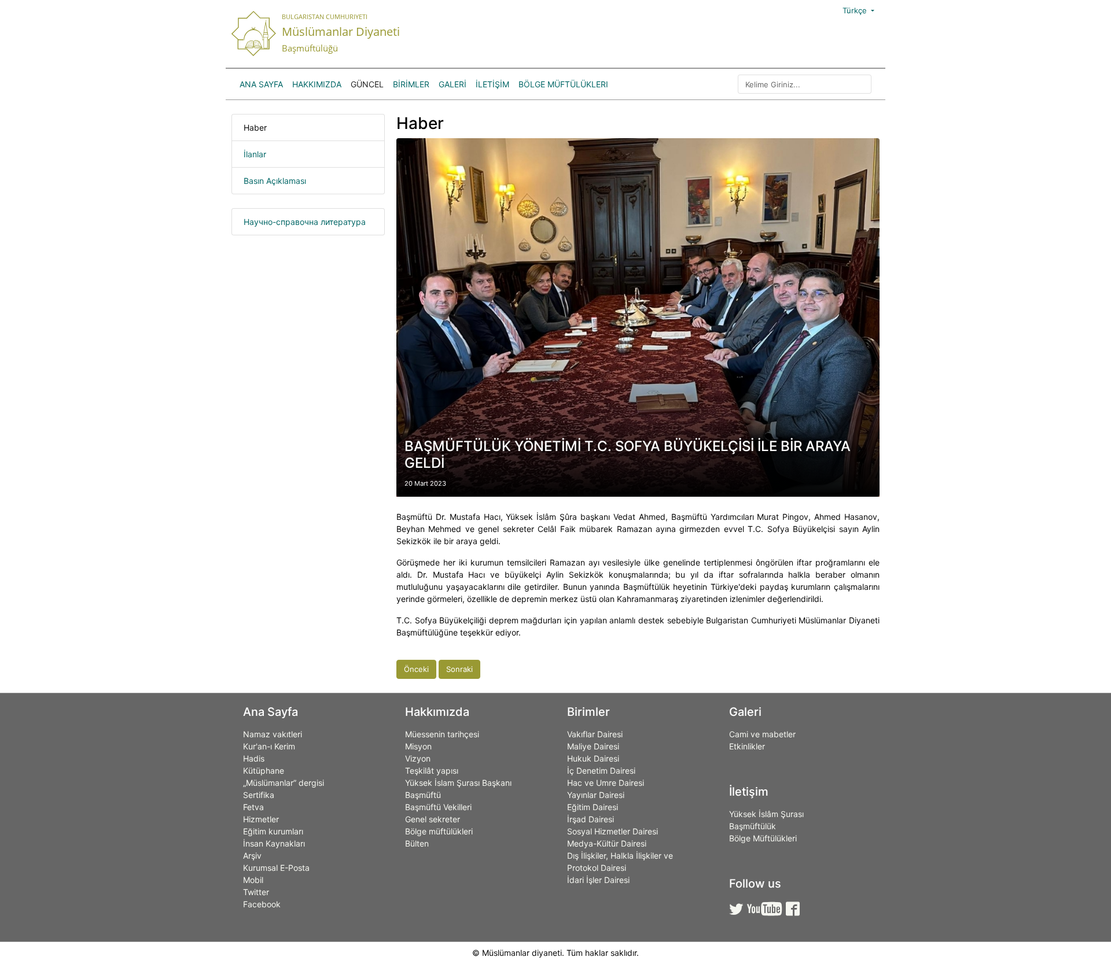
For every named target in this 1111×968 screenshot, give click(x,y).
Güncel (367, 84)
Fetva (253, 807)
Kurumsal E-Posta (276, 868)
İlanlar (255, 154)
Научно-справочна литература (305, 222)
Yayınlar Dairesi (595, 795)
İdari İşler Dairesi (598, 880)
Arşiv (252, 855)
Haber (255, 127)
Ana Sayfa (261, 84)
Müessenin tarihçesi (442, 734)
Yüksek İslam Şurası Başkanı (458, 783)
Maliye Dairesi (593, 746)
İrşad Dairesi (590, 819)
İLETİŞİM (492, 84)
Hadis (253, 758)
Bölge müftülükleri (439, 831)
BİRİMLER (411, 84)
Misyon (418, 746)
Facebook (262, 904)
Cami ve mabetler (762, 734)
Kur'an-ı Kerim (269, 746)
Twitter (256, 892)
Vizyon (418, 758)
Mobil (253, 880)
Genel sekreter (432, 819)
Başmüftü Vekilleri (438, 807)
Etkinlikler (747, 746)
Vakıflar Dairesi (595, 734)
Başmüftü (423, 795)
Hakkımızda (316, 84)
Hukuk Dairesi (593, 758)
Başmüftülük (752, 826)
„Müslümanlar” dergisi (283, 783)
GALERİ (452, 84)
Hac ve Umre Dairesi (605, 783)
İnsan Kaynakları (274, 843)
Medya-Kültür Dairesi (606, 843)
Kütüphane (263, 770)
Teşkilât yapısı (431, 770)
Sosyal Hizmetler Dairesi (612, 831)
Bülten (417, 843)
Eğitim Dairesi (592, 807)
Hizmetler (261, 819)
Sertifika (258, 795)
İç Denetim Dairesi (601, 770)
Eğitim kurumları (273, 831)
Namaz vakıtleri (272, 734)
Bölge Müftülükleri (563, 84)
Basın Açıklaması (275, 181)
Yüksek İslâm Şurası (766, 814)
